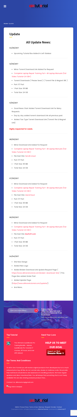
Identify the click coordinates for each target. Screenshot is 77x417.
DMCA (17, 407)
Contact (59, 407)
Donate (53, 407)
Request (47, 407)
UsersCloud (30, 195)
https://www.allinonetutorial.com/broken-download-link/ (35, 273)
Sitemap (41, 407)
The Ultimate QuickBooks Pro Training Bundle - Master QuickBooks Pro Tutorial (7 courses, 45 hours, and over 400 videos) (24, 348)
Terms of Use (33, 407)
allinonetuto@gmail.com (25, 382)
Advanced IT (62, 409)
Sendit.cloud (30, 156)
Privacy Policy (24, 407)
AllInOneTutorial (43, 409)
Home (6, 23)
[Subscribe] (36, 310)
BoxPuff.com (30, 234)
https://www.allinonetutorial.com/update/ (30, 283)
